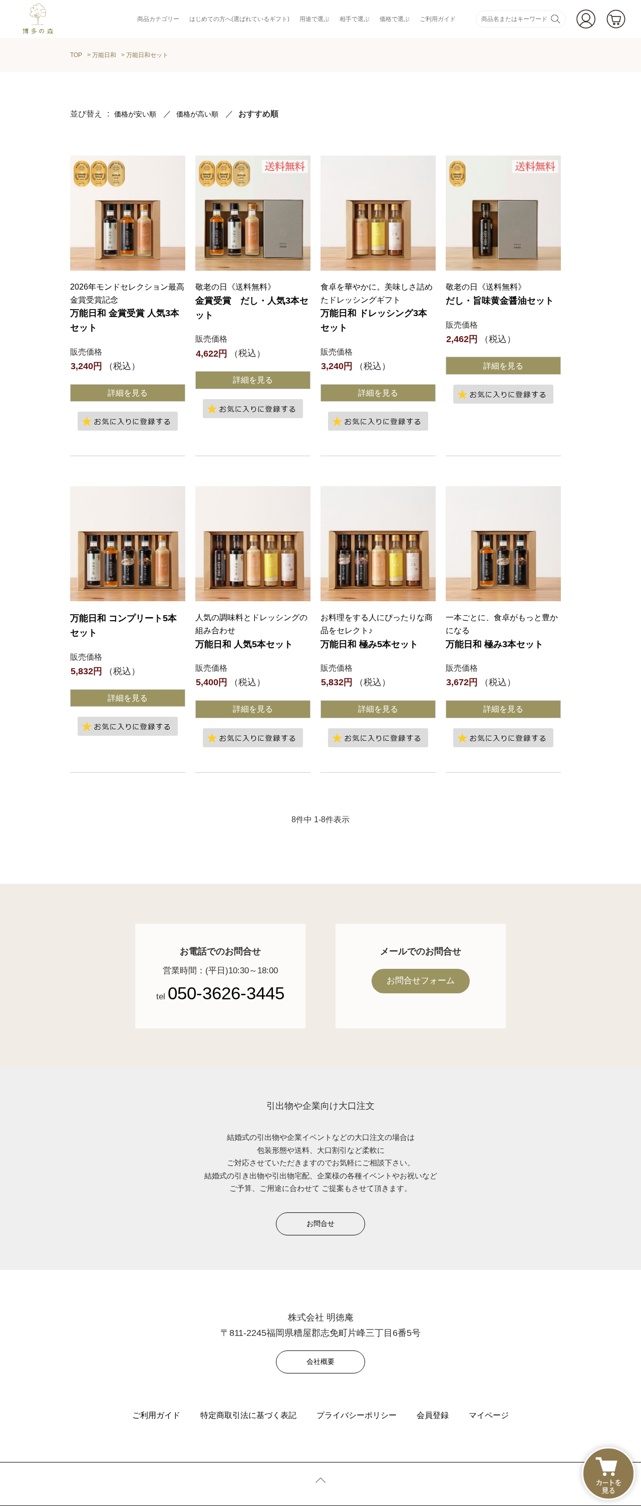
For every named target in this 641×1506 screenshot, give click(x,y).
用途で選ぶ (314, 19)
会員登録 (433, 1415)
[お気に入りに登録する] (127, 421)
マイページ (489, 1415)
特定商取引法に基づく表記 (248, 1415)
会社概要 (320, 1361)
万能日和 (104, 55)
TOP (76, 55)
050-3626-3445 (226, 993)
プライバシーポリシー (356, 1415)
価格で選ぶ (395, 19)
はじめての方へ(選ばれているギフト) (239, 19)
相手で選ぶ (355, 19)
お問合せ (320, 1223)
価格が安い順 (135, 114)
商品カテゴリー (158, 19)
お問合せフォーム (421, 980)
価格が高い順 (197, 114)
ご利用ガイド (438, 19)
